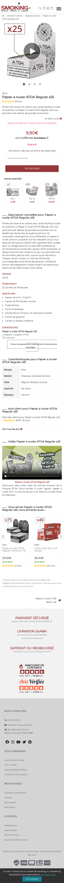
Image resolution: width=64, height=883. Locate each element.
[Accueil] (3, 16)
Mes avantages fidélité (15, 769)
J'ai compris (32, 879)
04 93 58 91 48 (13, 720)
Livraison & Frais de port (16, 774)
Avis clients (9, 807)
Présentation (10, 825)
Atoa (4, 93)
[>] (61, 537)
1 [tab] (24, 84)
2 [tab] (29, 84)
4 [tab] (40, 84)
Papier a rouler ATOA (29, 226)
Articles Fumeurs (15, 16)
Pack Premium (11, 835)
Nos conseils (10, 802)
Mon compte (10, 765)
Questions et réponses (15, 792)
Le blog (8, 797)
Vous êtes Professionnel (15, 840)
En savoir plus (48, 874)
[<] (3, 537)
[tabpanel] (32, 51)
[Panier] (52, 8)
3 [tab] (34, 84)
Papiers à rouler (32, 16)
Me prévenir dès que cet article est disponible (32, 150)
